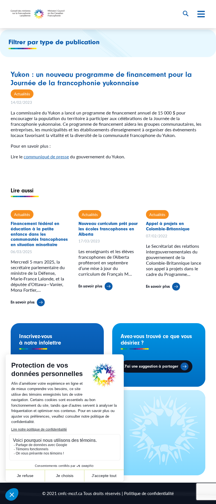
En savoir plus (23, 302)
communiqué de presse (46, 156)
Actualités (22, 93)
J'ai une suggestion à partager (151, 366)
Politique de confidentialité (149, 493)
